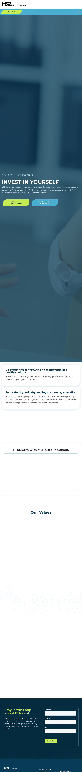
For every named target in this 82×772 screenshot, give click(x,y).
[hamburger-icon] (77, 12)
